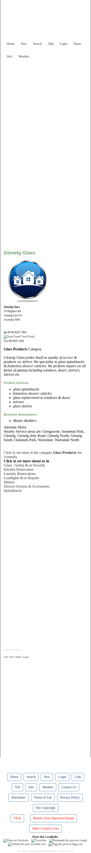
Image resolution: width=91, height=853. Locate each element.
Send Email (27, 336)
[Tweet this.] (39, 840)
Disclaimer (18, 797)
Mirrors (9, 482)
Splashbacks (13, 491)
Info (9, 56)
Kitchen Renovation (18, 469)
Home (11, 44)
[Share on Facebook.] (16, 840)
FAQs (17, 818)
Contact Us (69, 787)
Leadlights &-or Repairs (21, 478)
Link (78, 777)
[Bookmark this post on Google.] (68, 840)
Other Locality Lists (45, 828)
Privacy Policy (70, 797)
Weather (23, 56)
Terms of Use (43, 797)
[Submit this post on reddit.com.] (27, 844)
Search (37, 44)
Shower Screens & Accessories (26, 486)
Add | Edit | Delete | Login (16, 657)
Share (77, 44)
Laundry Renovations (20, 474)
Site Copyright (45, 808)
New (24, 44)
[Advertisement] (45, 106)
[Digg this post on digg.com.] (65, 844)
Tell (17, 787)
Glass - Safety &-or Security (24, 465)
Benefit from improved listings (53, 818)
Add (50, 44)
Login (63, 44)
